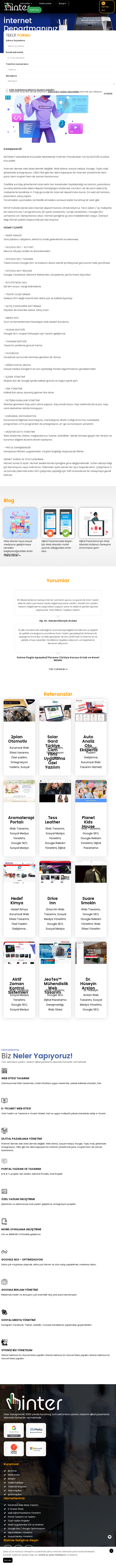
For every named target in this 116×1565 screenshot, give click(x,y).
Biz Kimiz (8, 3)
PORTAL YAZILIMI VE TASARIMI (21, 1169)
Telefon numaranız (17, 64)
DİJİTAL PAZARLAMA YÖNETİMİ (21, 1139)
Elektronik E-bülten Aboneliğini (63, 91)
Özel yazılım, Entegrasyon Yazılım (55, 752)
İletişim (62, 3)
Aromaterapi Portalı (21, 820)
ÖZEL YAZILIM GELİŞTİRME (18, 1199)
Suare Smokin (88, 901)
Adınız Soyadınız (15, 40)
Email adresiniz (14, 52)
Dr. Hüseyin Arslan (88, 984)
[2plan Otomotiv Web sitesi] (19, 714)
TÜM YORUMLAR (57, 669)
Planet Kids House (88, 822)
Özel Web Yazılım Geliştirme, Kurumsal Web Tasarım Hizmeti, (91, 757)
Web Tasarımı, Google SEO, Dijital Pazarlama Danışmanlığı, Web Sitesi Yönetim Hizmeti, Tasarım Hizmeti (55, 1004)
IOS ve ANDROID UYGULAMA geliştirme (21, 1234)
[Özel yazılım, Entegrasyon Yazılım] (55, 714)
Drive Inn (52, 901)
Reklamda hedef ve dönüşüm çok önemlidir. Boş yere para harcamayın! (39, 1294)
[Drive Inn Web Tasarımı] (55, 876)
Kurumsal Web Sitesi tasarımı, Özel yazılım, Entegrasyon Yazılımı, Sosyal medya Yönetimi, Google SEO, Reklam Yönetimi (19, 767)
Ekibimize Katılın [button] (12, 9)
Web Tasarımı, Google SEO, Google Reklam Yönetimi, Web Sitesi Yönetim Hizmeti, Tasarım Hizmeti (91, 923)
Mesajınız (11, 75)
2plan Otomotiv (17, 739)
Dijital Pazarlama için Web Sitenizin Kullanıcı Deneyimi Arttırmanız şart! (95, 544)
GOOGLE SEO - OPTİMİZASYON (22, 1259)
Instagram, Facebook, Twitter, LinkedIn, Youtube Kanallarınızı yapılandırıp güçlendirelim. (46, 1324)
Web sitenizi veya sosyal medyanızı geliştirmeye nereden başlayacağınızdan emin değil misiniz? (18, 547)
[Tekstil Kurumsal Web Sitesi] (55, 795)
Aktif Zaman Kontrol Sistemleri (18, 986)
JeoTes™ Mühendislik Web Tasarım (56, 986)
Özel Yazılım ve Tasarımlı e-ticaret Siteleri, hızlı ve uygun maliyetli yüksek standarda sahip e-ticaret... (54, 1113)
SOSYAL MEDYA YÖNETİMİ (18, 1320)
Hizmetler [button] (25, 3)
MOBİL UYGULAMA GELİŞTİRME (21, 1229)
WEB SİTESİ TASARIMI (15, 1078)
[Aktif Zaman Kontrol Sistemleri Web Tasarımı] (19, 957)
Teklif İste (34, 9)
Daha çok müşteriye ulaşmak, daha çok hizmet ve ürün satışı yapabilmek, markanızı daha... (49, 1264)
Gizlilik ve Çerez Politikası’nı (52, 1554)
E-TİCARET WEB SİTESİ (16, 1108)
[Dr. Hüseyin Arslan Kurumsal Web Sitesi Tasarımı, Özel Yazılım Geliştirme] (91, 957)
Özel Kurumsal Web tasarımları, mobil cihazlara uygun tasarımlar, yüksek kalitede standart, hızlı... (51, 1083)
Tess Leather (52, 820)
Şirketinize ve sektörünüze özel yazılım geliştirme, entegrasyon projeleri (38, 1204)
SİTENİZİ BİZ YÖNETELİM (16, 1350)
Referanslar (45, 3)
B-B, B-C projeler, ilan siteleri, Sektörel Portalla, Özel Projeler (32, 1173)
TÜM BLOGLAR (11, 555)
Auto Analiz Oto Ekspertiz (89, 743)
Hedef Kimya (16, 901)
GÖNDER (108, 93)
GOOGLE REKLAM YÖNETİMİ (19, 1290)
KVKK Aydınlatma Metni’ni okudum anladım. (32, 89)
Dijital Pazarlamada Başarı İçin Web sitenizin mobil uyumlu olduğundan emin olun (56, 546)
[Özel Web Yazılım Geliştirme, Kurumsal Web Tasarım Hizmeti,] (91, 714)
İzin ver (7, 1560)
